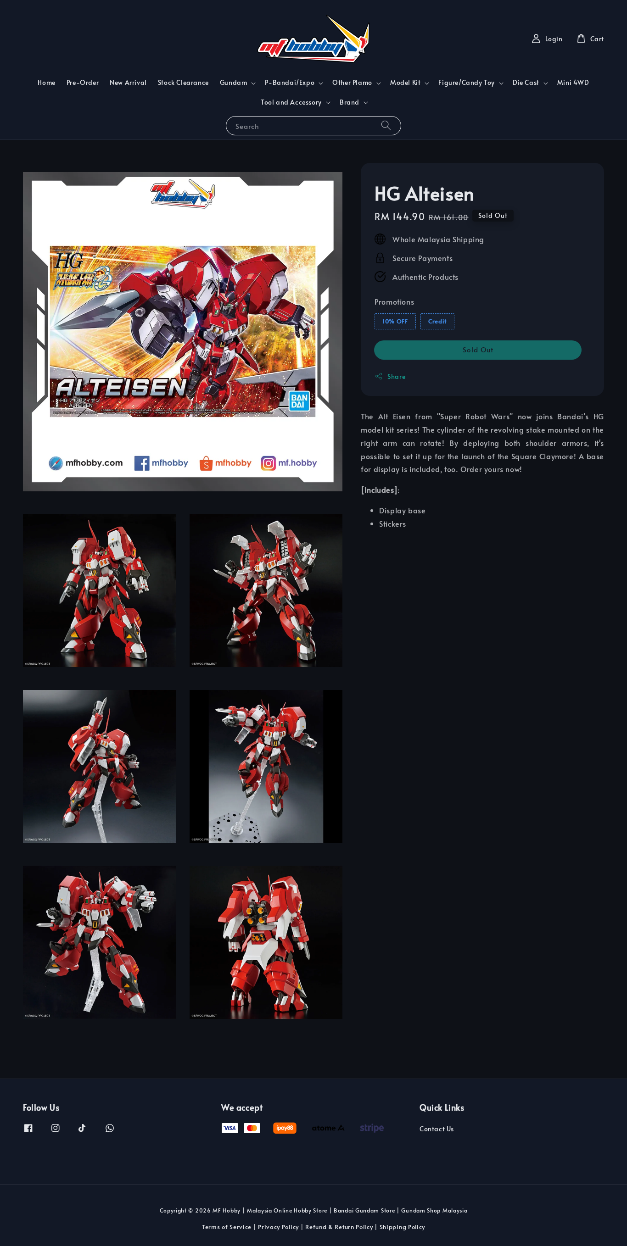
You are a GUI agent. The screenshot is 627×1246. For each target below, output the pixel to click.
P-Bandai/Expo (289, 82)
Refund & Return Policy (339, 1227)
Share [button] (396, 376)
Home (46, 82)
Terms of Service (227, 1227)
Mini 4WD (573, 82)
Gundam (233, 82)
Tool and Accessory (291, 102)
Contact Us (437, 1129)
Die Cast (526, 82)
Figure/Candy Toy (466, 82)
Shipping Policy (402, 1227)
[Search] (386, 125)
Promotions (394, 301)
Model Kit (405, 82)
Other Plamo (352, 82)
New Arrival (128, 82)
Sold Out (478, 349)
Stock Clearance (183, 82)
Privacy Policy (278, 1227)
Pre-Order (83, 82)
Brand (349, 102)
